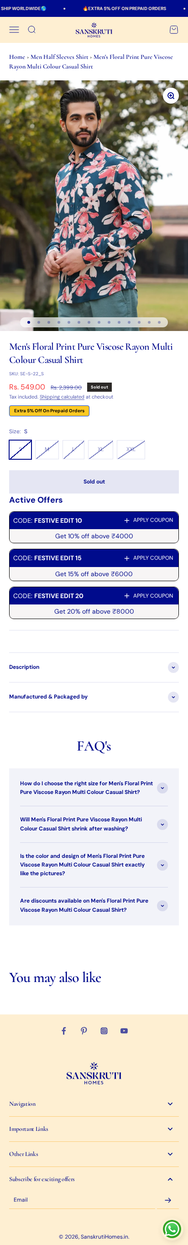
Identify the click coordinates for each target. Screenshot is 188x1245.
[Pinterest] (84, 1031)
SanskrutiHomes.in (104, 1236)
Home (17, 57)
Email (21, 1200)
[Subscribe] (168, 1200)
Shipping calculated (62, 397)
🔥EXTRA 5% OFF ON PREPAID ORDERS (115, 8)
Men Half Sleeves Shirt (60, 57)
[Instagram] (104, 1031)
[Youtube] (124, 1031)
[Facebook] (64, 1031)
